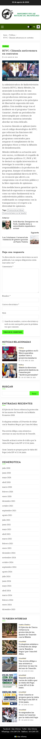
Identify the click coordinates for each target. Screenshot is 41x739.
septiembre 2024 (9, 567)
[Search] (34, 27)
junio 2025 (6, 524)
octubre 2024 (7, 562)
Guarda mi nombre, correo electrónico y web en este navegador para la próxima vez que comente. (21, 324)
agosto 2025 (7, 515)
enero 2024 (6, 604)
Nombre (6, 296)
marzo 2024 (7, 595)
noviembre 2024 (9, 557)
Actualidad (22, 641)
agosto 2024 (7, 572)
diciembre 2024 (8, 553)
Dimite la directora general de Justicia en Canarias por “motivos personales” (28, 371)
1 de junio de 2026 (27, 705)
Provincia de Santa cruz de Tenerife (14, 213)
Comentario (7, 266)
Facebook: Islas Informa (12, 729)
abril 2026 (6, 482)
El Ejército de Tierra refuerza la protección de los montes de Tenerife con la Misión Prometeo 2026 (20, 412)
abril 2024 (6, 590)
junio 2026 (6, 473)
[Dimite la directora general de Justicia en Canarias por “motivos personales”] (9, 370)
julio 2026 (6, 468)
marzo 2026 (7, 487)
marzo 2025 (7, 539)
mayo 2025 (6, 529)
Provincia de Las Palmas (15, 210)
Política (5, 46)
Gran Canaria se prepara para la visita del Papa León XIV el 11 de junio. (19, 451)
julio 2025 (6, 520)
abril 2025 (6, 534)
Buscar (7, 386)
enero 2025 (6, 548)
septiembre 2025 (9, 510)
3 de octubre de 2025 (28, 377)
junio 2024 (6, 581)
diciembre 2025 (8, 501)
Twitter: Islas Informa (29, 729)
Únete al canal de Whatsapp (38, 26)
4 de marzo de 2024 (11, 57)
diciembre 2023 (8, 609)
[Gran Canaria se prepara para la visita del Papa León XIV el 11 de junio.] (9, 698)
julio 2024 (6, 576)
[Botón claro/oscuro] (29, 27)
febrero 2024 (7, 600)
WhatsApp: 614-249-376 (11, 731)
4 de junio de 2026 (27, 671)
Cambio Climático (24, 625)
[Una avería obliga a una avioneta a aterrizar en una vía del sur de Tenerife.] (9, 664)
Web (4, 313)
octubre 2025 (7, 506)
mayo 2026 (6, 477)
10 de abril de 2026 (27, 361)
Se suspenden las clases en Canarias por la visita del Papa (28, 715)
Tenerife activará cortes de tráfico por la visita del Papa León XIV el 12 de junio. (28, 683)
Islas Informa (21, 736)
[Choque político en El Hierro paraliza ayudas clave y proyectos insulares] (9, 353)
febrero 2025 (7, 543)
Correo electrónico (10, 304)
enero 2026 (6, 496)
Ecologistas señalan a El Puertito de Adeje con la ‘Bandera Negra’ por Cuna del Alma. (28, 649)
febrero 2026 (7, 491)
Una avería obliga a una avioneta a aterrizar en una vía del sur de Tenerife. (28, 664)
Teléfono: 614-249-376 (29, 731)
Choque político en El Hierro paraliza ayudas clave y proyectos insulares (28, 354)
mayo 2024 (6, 586)
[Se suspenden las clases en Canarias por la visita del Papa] (9, 714)
